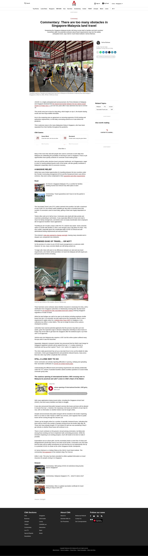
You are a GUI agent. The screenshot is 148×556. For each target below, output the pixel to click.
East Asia (69, 8)
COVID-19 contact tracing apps (63, 364)
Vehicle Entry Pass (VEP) (62, 320)
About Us (63, 515)
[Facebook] (106, 53)
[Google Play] (90, 520)
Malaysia (99, 106)
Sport (40, 530)
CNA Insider (42, 518)
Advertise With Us (65, 518)
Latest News (44, 8)
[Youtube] (94, 516)
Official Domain (56, 550)
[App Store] (92, 520)
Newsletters (27, 536)
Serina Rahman (105, 42)
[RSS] (101, 516)
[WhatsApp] (100, 53)
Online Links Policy (91, 550)
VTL (105, 106)
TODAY (90, 8)
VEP (112, 109)
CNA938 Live (43, 524)
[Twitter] (109, 53)
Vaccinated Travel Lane (102, 109)
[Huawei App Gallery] (98, 520)
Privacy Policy (73, 550)
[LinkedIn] (115, 53)
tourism (111, 106)
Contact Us (78, 518)
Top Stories (36, 8)
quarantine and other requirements (74, 176)
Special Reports (28, 533)
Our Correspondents (80, 521)
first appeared (47, 452)
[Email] (112, 53)
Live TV (26, 530)
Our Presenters (65, 521)
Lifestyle (96, 8)
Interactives (42, 527)
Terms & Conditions (65, 550)
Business (26, 518)
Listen (106, 8)
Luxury (41, 521)
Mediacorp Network (80, 515)
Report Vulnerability (82, 550)
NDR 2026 (58, 8)
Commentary (77, 8)
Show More (61, 148)
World (40, 533)
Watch (101, 8)
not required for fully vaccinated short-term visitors (57, 310)
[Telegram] (103, 53)
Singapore (51, 8)
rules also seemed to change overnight (55, 235)
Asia (64, 8)
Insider (84, 8)
